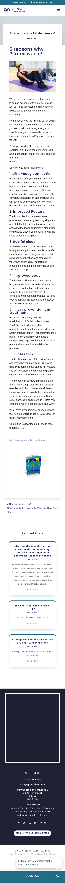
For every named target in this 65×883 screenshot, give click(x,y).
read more (32, 589)
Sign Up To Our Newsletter (32, 833)
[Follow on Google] (46, 823)
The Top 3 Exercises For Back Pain (32, 607)
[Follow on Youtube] (41, 823)
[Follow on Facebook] (19, 823)
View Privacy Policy (19, 854)
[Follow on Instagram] (30, 823)
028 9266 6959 (22, 2)
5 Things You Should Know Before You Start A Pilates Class (32, 641)
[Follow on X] (24, 823)
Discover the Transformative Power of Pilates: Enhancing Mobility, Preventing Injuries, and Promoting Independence (32, 551)
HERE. (20, 428)
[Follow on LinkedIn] (35, 823)
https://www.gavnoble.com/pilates (27, 440)
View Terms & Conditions (44, 854)
